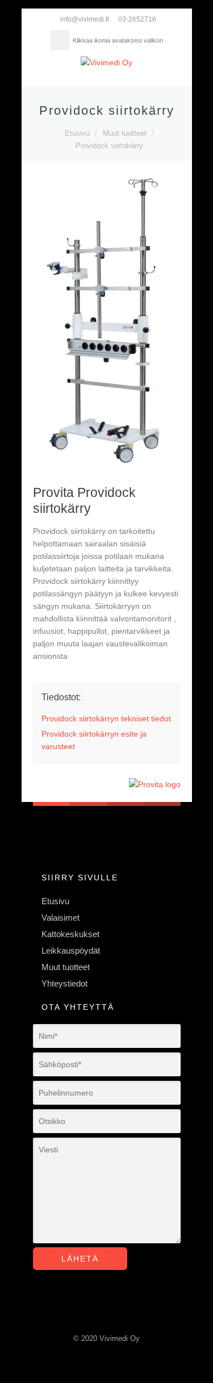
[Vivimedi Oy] (107, 62)
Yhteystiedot (64, 983)
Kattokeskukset (70, 934)
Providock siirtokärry (109, 145)
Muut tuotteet (125, 133)
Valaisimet (60, 917)
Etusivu (77, 133)
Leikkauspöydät (70, 950)
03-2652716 (137, 19)
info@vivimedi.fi (84, 19)
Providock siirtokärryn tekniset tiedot (106, 718)
